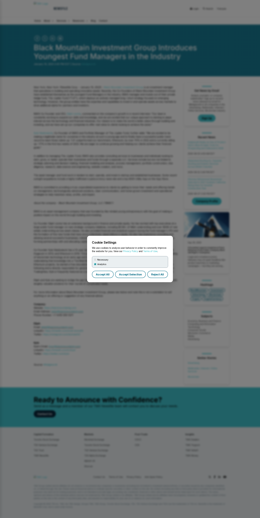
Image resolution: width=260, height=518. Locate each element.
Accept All (103, 274)
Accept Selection (130, 274)
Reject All (157, 274)
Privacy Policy (130, 251)
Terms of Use (150, 251)
